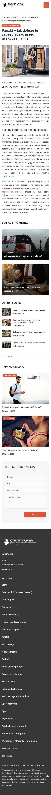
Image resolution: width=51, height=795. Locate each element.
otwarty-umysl (11, 87)
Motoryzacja (8, 644)
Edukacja (6, 607)
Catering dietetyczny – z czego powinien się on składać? (26, 321)
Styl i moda (7, 718)
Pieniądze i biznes (11, 26)
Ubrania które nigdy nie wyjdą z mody (29, 343)
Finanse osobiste (10, 614)
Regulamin (7, 569)
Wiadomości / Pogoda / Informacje (19, 741)
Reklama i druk (9, 681)
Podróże (6, 659)
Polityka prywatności (12, 565)
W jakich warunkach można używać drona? (21, 407)
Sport (4, 711)
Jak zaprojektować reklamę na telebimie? (23, 256)
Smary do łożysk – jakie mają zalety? (29, 310)
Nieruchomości (9, 652)
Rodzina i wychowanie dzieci (16, 696)
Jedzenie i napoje (11, 629)
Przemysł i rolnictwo (12, 674)
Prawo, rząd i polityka (12, 666)
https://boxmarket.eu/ (11, 192)
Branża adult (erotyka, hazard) (17, 592)
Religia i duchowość (12, 689)
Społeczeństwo (9, 703)
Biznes (5, 585)
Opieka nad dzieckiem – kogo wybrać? (29, 332)
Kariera (5, 637)
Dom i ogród (8, 599)
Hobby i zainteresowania (14, 622)
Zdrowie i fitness (10, 748)
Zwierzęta (7, 756)
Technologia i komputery (14, 733)
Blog (4, 560)
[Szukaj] (4, 357)
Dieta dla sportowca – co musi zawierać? (20, 450)
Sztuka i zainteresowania (14, 726)
